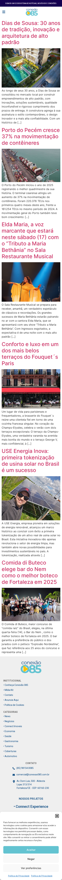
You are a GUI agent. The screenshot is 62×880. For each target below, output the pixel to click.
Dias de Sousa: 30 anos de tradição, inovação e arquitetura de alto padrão (31, 32)
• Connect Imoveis (12, 726)
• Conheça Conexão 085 (15, 685)
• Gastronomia (10, 741)
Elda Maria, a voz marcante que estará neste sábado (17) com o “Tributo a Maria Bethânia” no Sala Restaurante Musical (30, 240)
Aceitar (31, 849)
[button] (57, 816)
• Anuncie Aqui (11, 700)
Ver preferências (31, 868)
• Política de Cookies (13, 705)
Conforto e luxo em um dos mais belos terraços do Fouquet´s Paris (30, 354)
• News (6, 716)
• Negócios (8, 721)
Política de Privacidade (18, 876)
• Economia (9, 731)
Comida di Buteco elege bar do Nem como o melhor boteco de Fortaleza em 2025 (30, 572)
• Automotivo (10, 756)
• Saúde (7, 736)
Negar (31, 859)
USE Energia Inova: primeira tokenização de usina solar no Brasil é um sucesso (30, 460)
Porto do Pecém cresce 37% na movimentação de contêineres (31, 136)
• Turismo (8, 746)
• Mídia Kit (8, 690)
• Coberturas (9, 751)
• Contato (8, 695)
